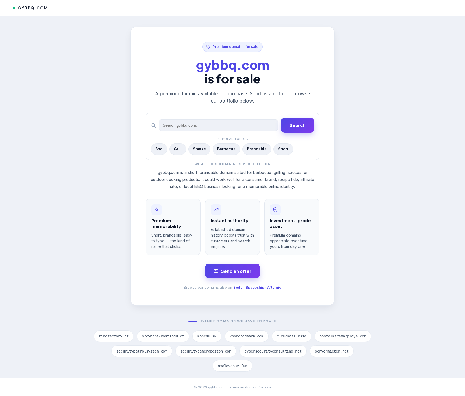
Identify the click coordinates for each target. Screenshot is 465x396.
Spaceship (255, 287)
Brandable (257, 149)
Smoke (199, 149)
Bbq (159, 149)
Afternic (274, 287)
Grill (178, 149)
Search (298, 125)
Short (283, 149)
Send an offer (236, 271)
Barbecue (226, 149)
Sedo (238, 287)
